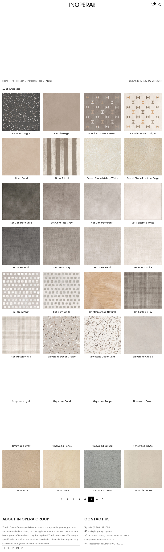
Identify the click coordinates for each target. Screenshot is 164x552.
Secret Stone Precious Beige (143, 178)
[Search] (160, 5)
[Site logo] (82, 4)
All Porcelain (18, 80)
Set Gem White (61, 312)
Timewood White (143, 446)
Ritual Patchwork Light (143, 133)
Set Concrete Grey (62, 222)
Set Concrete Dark (21, 222)
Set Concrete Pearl (102, 222)
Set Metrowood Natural (102, 312)
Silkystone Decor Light (102, 356)
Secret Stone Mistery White (102, 178)
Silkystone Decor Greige (62, 356)
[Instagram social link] (13, 548)
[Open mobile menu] (4, 5)
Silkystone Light (21, 401)
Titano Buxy (21, 490)
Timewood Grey (21, 446)
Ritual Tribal (62, 178)
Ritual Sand (21, 178)
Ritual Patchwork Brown (102, 133)
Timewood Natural (102, 446)
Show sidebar (13, 88)
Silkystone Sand (62, 401)
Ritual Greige (61, 133)
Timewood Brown (143, 401)
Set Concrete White (143, 222)
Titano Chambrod (142, 490)
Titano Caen (61, 490)
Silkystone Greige (143, 356)
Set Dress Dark (21, 267)
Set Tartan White (21, 356)
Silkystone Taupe (102, 401)
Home (5, 80)
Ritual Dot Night (21, 133)
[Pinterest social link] (17, 548)
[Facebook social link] (4, 548)
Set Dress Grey (61, 267)
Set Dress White (143, 267)
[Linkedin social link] (22, 548)
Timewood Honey (62, 446)
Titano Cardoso (102, 490)
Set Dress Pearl (102, 267)
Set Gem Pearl (21, 312)
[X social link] (8, 548)
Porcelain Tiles (34, 80)
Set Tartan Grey (143, 312)
